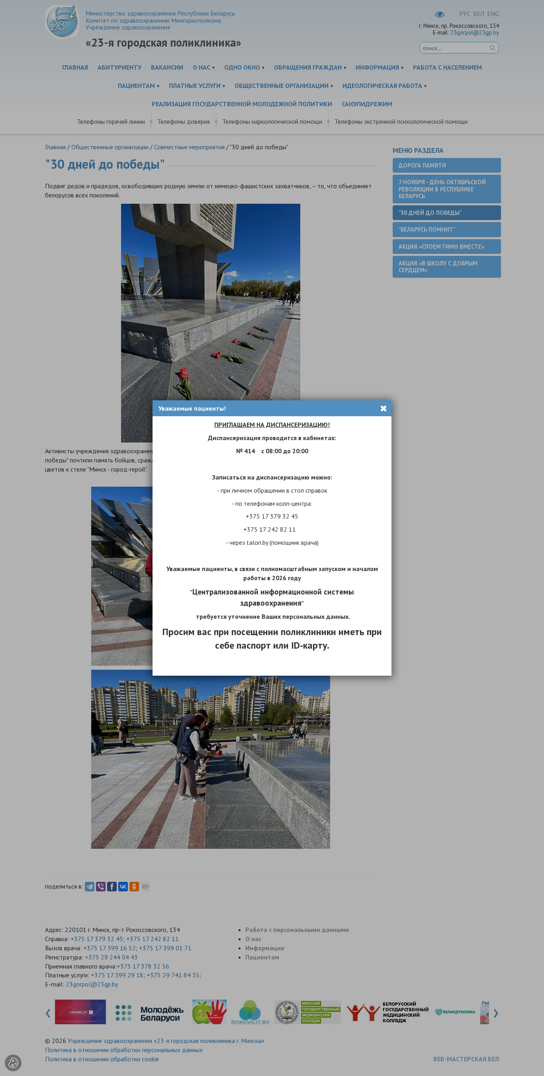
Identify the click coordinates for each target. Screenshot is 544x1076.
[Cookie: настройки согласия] (13, 1063)
